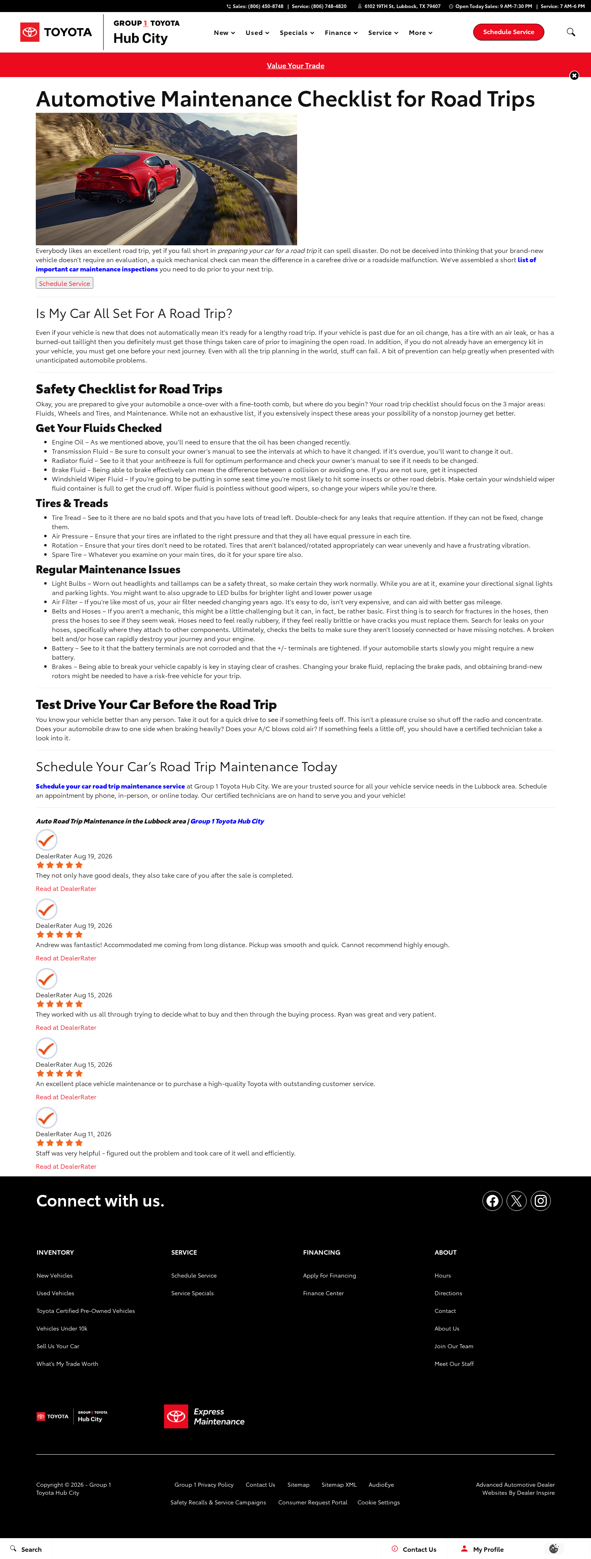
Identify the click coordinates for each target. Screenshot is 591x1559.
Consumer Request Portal (312, 1502)
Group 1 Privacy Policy (204, 1484)
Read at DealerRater (66, 888)
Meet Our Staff (454, 1363)
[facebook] (492, 1201)
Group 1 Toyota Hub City (227, 820)
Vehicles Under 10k (62, 1328)
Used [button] (254, 33)
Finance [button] (337, 33)
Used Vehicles (55, 1293)
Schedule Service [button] (508, 31)
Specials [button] (293, 33)
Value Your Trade (295, 65)
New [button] (222, 33)
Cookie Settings (378, 1502)
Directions (448, 1293)
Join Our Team (454, 1346)
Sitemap (298, 1484)
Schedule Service (64, 282)
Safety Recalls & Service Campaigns (218, 1502)
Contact (445, 1310)
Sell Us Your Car (58, 1346)
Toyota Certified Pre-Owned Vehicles (86, 1310)
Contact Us (260, 1484)
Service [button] (380, 33)
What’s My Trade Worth (67, 1363)
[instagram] (541, 1201)
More (417, 33)
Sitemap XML (339, 1484)
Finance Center (323, 1293)
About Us (447, 1328)
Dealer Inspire (536, 1492)
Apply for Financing (329, 1275)
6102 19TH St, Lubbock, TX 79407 (403, 5)
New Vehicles (55, 1275)
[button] (571, 32)
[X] (517, 1201)
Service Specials (192, 1293)
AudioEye (381, 1484)
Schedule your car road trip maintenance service (110, 785)
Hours (443, 1275)
